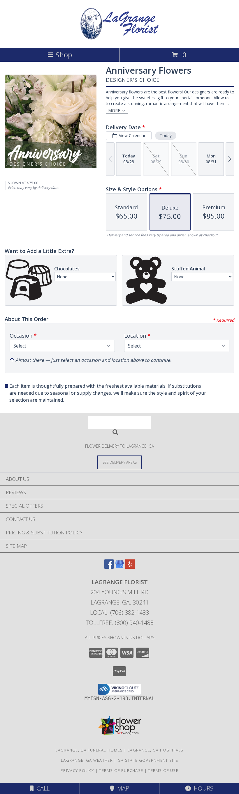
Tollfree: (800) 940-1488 (120, 623)
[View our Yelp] (130, 566)
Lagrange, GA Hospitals (156, 750)
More (114, 110)
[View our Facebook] (109, 566)
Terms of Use (163, 770)
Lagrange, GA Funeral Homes (89, 750)
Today (166, 135)
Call (42, 788)
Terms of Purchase (121, 770)
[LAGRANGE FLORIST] (119, 39)
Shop (64, 54)
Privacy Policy (77, 770)
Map (121, 788)
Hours (202, 788)
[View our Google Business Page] (119, 566)
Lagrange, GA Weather (87, 760)
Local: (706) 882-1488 (119, 612)
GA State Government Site (148, 760)
